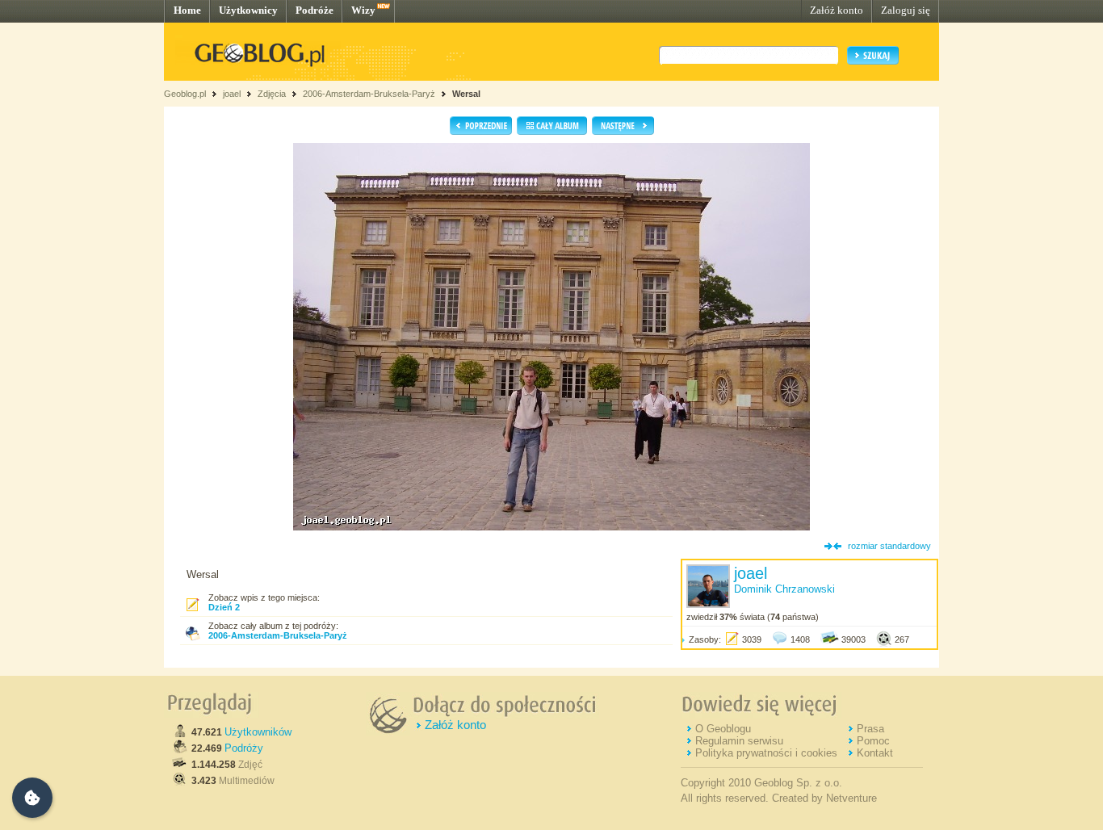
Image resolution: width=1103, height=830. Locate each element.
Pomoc (873, 741)
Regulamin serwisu (739, 741)
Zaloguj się (905, 10)
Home (187, 10)
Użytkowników (257, 732)
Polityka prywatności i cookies (766, 753)
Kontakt (875, 753)
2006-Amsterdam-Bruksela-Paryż (369, 94)
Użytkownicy (248, 10)
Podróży (243, 748)
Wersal (466, 94)
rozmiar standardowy (889, 546)
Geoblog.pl (185, 94)
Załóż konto (836, 10)
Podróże (314, 10)
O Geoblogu (723, 729)
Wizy (363, 10)
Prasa (870, 729)
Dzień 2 (224, 607)
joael (232, 94)
